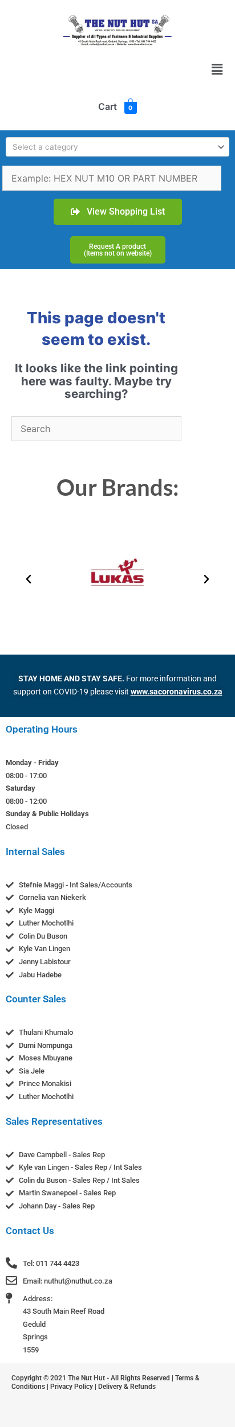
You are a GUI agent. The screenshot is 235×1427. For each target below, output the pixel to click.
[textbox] (113, 147)
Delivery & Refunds (127, 1387)
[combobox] (117, 147)
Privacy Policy (71, 1387)
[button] (217, 69)
